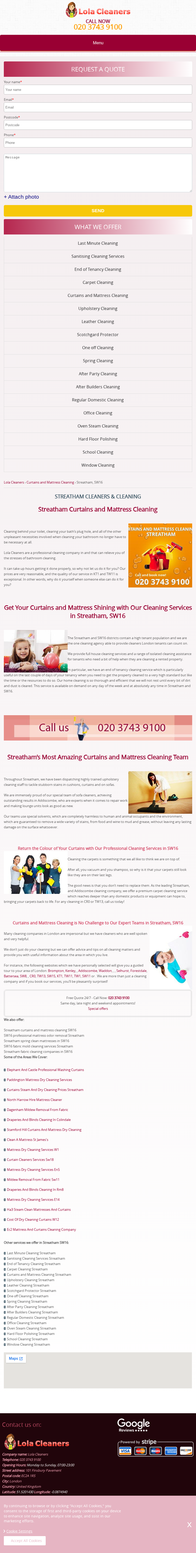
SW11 (86, 976)
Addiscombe (87, 970)
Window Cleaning (98, 465)
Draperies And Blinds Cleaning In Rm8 (35, 1189)
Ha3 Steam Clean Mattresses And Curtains (39, 1209)
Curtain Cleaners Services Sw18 (30, 1159)
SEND (98, 210)
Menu (98, 42)
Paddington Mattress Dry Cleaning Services (39, 1079)
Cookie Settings (19, 1531)
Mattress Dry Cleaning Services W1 (33, 1149)
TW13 (41, 976)
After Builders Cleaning (98, 387)
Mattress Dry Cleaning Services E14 (33, 1199)
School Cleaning (98, 452)
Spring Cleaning (98, 360)
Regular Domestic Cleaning (98, 400)
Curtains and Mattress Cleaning (98, 295)
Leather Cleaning (98, 321)
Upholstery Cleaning (97, 308)
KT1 (60, 976)
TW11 (68, 976)
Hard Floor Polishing (98, 439)
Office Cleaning (97, 413)
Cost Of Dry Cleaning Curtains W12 (33, 1219)
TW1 (77, 976)
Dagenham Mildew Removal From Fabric (37, 1109)
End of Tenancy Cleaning (98, 269)
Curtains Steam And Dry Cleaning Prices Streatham (45, 1089)
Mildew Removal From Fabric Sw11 (33, 1179)
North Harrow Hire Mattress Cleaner (34, 1099)
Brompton (56, 970)
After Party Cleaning (98, 374)
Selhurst (122, 970)
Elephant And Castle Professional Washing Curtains (45, 1069)
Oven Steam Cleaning (98, 426)
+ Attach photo (21, 197)
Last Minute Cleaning (98, 243)
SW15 (51, 976)
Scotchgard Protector (98, 334)
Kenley (70, 970)
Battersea (11, 976)
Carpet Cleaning (98, 282)
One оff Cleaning (98, 347)
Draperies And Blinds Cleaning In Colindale (39, 1119)
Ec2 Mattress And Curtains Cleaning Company (41, 1229)
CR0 (32, 976)
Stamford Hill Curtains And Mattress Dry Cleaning (44, 1129)
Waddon (105, 970)
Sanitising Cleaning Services (98, 256)
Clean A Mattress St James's (27, 1139)
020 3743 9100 (98, 26)
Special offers (98, 1008)
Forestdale (138, 970)
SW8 (23, 976)
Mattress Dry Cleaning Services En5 (33, 1169)
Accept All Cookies (26, 1540)
